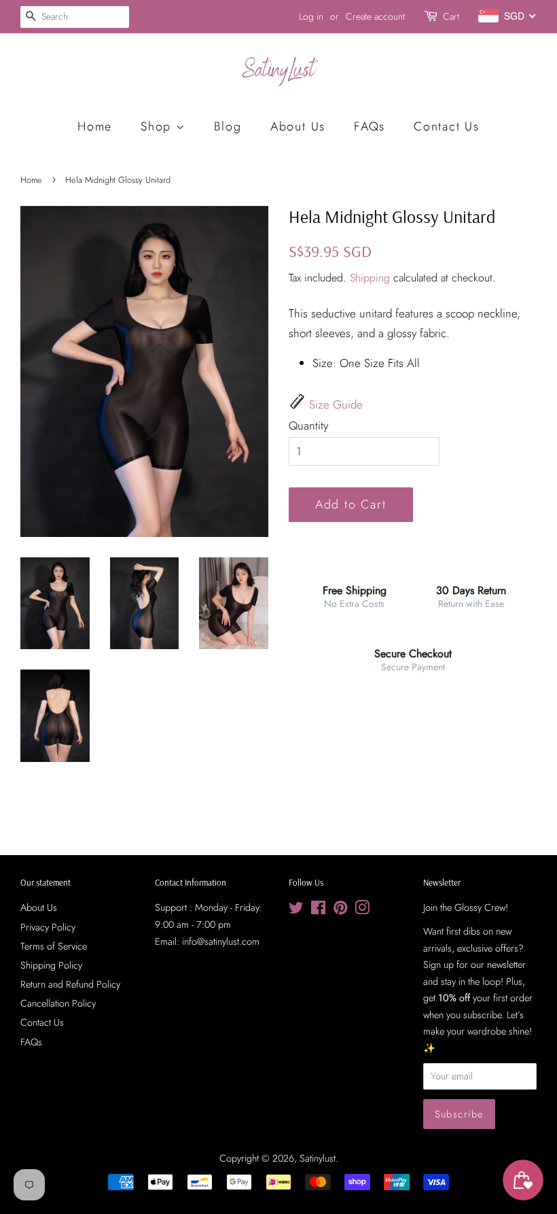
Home (94, 126)
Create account (375, 16)
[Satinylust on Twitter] (296, 910)
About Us (297, 126)
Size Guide (336, 404)
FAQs (369, 126)
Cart (451, 16)
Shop (158, 126)
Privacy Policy (47, 927)
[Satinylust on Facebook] (318, 910)
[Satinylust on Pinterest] (340, 910)
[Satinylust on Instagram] (362, 910)
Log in (311, 16)
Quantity (308, 425)
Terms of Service (53, 946)
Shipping (370, 277)
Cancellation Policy (58, 1003)
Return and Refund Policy (70, 984)
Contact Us (447, 126)
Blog (228, 126)
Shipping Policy (51, 965)
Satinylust (318, 1158)
